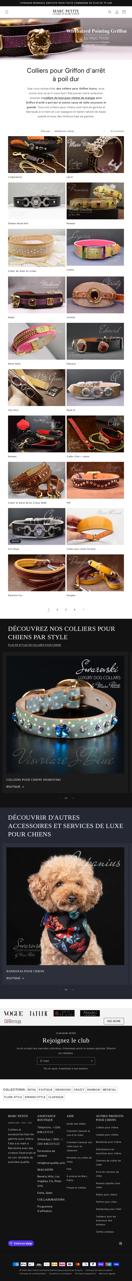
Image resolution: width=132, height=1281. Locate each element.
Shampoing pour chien (109, 1209)
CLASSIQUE (56, 1097)
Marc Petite (33, 1270)
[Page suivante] (83, 609)
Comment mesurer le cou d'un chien (78, 1133)
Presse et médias (76, 1187)
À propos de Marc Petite (77, 1178)
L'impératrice (15, 177)
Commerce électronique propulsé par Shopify (60, 1270)
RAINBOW (93, 1089)
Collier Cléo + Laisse (78, 456)
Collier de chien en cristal (22, 271)
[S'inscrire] (91, 1061)
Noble (11, 317)
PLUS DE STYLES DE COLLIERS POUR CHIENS (34, 645)
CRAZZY (79, 1089)
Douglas (71, 595)
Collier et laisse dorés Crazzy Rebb (27, 502)
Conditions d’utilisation (60, 1273)
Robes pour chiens (106, 1194)
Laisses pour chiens (107, 1134)
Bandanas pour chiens (108, 1142)
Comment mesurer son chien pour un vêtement (79, 1146)
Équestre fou (15, 595)
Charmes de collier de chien (108, 1162)
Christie (71, 317)
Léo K (70, 177)
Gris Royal (13, 549)
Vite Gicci (13, 410)
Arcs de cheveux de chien (107, 1173)
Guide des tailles (76, 1123)
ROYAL (32, 1089)
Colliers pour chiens (107, 1127)
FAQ (69, 1169)
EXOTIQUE (45, 1089)
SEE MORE (114, 1021)
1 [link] (48, 609)
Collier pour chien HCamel (81, 549)
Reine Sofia (14, 363)
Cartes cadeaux (105, 1231)
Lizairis (70, 269)
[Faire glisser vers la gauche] (58, 798)
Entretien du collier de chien (79, 1159)
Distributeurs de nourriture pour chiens (108, 1151)
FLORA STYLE (13, 1097)
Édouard (71, 363)
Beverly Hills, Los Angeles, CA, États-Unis (49, 1181)
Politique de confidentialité (33, 1273)
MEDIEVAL (109, 1089)
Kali (69, 502)
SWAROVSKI (63, 1089)
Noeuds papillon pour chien (108, 1185)
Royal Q (71, 410)
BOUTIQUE (13, 786)
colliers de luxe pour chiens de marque (69, 97)
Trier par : (46, 131)
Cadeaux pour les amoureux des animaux (106, 1220)
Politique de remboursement (99, 1270)
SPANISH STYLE (35, 1097)
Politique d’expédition (85, 1273)
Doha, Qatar (45, 1192)
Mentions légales (107, 1273)
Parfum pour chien (106, 1201)
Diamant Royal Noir (18, 223)
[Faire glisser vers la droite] (73, 798)
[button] (6, 12)
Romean (71, 223)
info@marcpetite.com (51, 1162)
